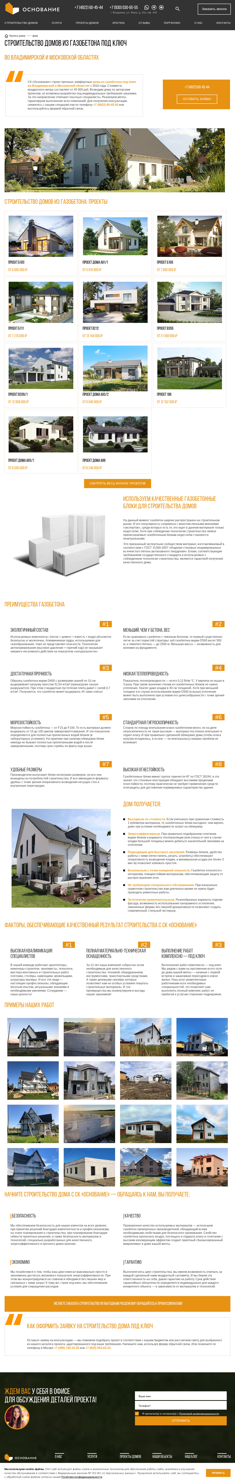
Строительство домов (21, 22)
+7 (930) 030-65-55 (124, 7)
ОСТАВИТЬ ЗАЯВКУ (197, 99)
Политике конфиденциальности (81, 1476)
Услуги (57, 22)
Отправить (181, 1420)
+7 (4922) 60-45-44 (89, 7)
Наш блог (191, 1457)
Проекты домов (87, 22)
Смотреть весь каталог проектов (118, 483)
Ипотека (119, 22)
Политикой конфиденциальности (199, 1413)
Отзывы (144, 22)
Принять (218, 1472)
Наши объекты (162, 1457)
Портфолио (172, 22)
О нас (198, 22)
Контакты (223, 22)
